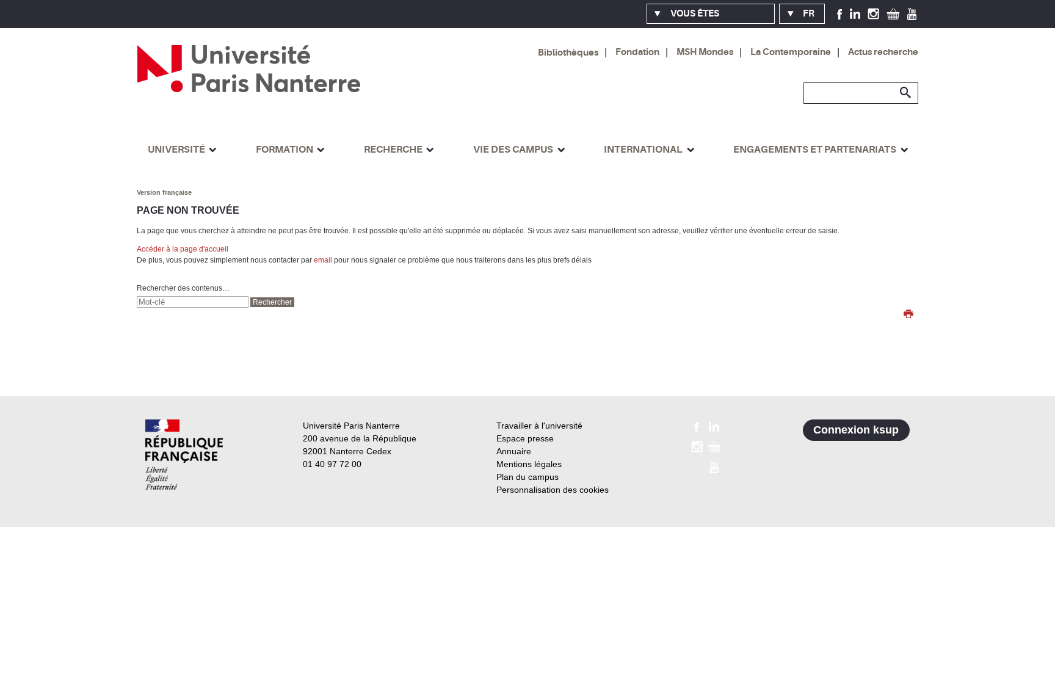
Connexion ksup (856, 430)
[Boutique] (893, 13)
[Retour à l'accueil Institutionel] (184, 454)
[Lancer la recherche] (906, 93)
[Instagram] (873, 13)
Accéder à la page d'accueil (182, 249)
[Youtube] (911, 13)
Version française (164, 192)
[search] (192, 302)
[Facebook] (840, 13)
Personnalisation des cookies (552, 490)
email (323, 260)
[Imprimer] (908, 315)
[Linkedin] (855, 13)
